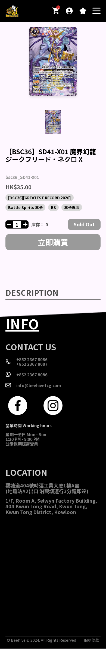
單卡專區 (71, 207)
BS (53, 207)
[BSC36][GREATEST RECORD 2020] (39, 197)
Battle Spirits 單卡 (25, 207)
